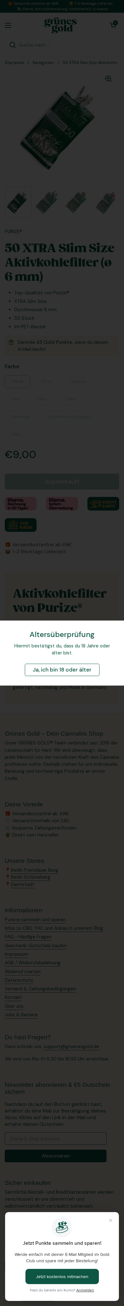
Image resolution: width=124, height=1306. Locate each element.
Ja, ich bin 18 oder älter (62, 669)
